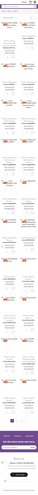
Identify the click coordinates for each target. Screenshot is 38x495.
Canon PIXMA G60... (28, 364)
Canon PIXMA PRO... (9, 403)
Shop (9, 11)
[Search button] (34, 6)
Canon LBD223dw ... (28, 203)
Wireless (13, 45)
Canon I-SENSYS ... (10, 84)
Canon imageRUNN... (9, 123)
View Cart (6, 436)
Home (4, 11)
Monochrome (8, 43)
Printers (6, 41)
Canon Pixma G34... (28, 320)
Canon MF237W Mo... (9, 242)
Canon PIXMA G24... (9, 322)
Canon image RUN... (28, 84)
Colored (12, 41)
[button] (13, 57)
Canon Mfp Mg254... (9, 279)
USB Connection (9, 121)
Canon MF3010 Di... (28, 240)
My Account (29, 436)
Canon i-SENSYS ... (28, 38)
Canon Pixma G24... (28, 281)
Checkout (18, 436)
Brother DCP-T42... (9, 48)
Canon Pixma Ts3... (28, 403)
